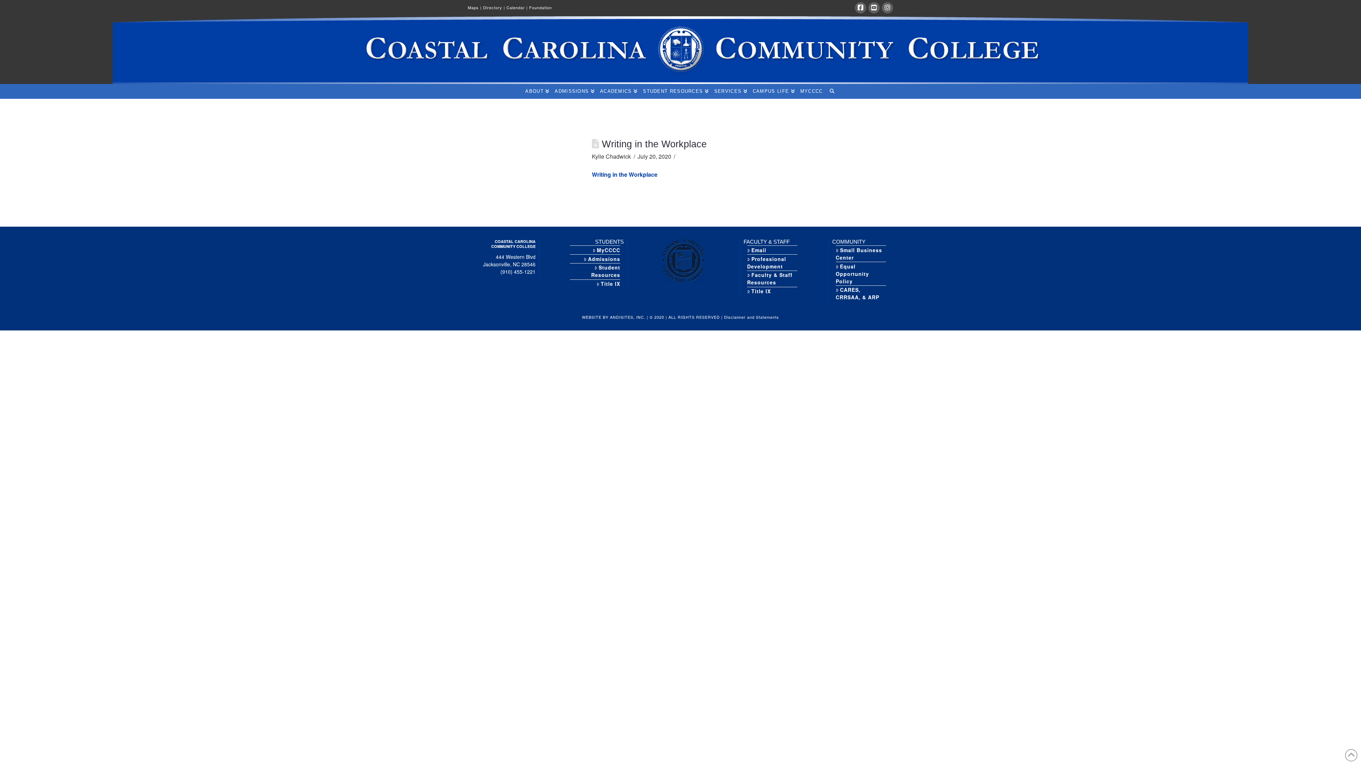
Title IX (610, 283)
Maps (475, 7)
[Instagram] (887, 7)
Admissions (604, 258)
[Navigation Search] (831, 91)
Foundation (540, 7)
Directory (494, 7)
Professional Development (766, 262)
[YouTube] (874, 7)
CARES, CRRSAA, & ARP (857, 293)
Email (758, 250)
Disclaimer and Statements (751, 317)
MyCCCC (608, 250)
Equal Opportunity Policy (852, 274)
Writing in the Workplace (624, 174)
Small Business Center (859, 253)
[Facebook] (860, 7)
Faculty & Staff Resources (769, 278)
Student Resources (605, 271)
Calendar (517, 7)
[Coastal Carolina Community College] (680, 50)
